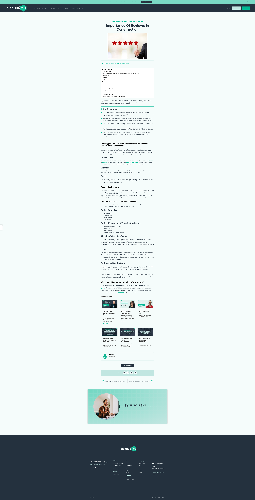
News (127, 468)
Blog (127, 463)
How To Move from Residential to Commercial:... (144, 340)
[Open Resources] (83, 8)
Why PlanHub (142, 463)
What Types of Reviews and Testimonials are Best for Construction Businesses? (120, 73)
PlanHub (103, 288)
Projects (115, 471)
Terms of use (155, 497)
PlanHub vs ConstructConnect (130, 478)
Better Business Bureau (132, 162)
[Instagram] (99, 468)
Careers (140, 470)
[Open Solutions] (47, 8)
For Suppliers (115, 467)
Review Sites (106, 75)
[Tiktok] (101, 468)
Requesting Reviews (107, 81)
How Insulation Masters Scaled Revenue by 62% (126, 311)
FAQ (127, 470)
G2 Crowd (150, 160)
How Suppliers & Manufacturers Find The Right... (109, 340)
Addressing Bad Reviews (109, 94)
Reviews (140, 467)
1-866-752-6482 (155, 476)
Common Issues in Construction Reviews (111, 84)
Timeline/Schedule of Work (109, 90)
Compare (128, 475)
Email (105, 79)
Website (105, 77)
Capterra (104, 162)
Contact (140, 472)
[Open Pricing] (61, 8)
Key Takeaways (107, 71)
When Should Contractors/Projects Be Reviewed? (113, 96)
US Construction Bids (117, 476)
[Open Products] (55, 8)
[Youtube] (96, 468)
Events (127, 472)
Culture (140, 468)
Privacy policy (162, 497)
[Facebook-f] (91, 468)
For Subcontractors (117, 465)
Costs (105, 92)
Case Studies (129, 465)
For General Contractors (118, 463)
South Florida (116, 474)
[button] (247, 1)
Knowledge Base (129, 467)
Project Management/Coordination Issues (112, 88)
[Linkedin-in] (94, 468)
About (140, 465)
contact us (121, 292)
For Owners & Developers (118, 468)
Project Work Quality (108, 86)
